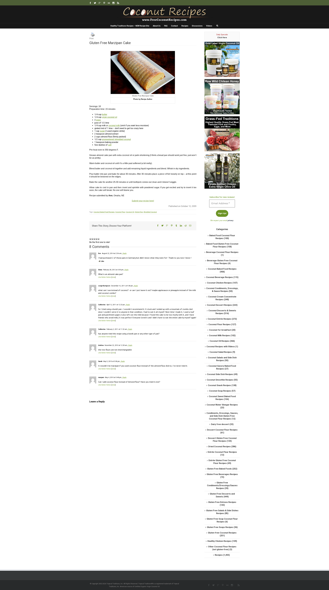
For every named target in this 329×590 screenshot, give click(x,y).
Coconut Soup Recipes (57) (222, 391)
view (113, 277)
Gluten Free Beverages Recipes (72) (222, 475)
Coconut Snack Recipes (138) (222, 385)
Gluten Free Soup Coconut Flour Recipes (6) (222, 520)
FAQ (165, 26)
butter (104, 114)
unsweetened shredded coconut (116, 139)
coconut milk (114, 125)
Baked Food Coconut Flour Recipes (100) (222, 237)
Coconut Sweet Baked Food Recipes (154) (222, 397)
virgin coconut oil (109, 117)
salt (109, 145)
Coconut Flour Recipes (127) (222, 324)
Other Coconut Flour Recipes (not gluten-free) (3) (222, 548)
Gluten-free (139, 212)
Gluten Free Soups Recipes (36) (222, 527)
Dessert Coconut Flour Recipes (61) (222, 431)
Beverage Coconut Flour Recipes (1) (222, 253)
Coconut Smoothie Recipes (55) (222, 380)
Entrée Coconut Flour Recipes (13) (222, 453)
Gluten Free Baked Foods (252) (222, 469)
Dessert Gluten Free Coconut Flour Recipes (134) (222, 439)
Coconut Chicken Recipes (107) (222, 283)
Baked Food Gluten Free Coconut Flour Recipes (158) (222, 245)
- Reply (124, 253)
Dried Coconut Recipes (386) (222, 446)
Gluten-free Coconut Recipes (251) (222, 534)
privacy (230, 220)
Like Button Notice (104, 277)
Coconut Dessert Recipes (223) (222, 305)
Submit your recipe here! (143, 201)
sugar (102, 131)
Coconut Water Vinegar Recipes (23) (222, 406)
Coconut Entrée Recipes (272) (222, 319)
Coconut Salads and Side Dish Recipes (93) (222, 359)
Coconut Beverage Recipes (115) (222, 277)
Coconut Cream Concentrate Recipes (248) (222, 298)
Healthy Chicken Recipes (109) (222, 541)
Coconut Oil (130, 212)
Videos (209, 26)
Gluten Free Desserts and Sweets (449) (222, 495)
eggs (98, 120)
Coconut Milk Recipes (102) (222, 335)
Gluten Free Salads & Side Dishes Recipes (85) (222, 512)
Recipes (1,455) (222, 555)
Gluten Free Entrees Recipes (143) (222, 503)
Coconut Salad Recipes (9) (222, 352)
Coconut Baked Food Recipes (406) (222, 270)
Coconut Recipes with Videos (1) (222, 346)
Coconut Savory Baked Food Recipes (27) (222, 367)
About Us (157, 26)
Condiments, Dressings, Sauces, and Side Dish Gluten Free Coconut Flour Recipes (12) (222, 416)
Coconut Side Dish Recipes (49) (222, 374)
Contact (174, 26)
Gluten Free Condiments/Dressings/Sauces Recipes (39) (222, 485)
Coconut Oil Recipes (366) (222, 341)
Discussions (197, 26)
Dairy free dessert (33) (222, 424)
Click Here (222, 37)
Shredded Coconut (150, 212)
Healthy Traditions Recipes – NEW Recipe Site (129, 26)
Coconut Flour (120, 212)
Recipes (184, 26)
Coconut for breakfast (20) (222, 330)
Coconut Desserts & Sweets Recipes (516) (222, 312)
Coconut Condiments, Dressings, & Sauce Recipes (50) (222, 289)
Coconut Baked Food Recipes (104, 212)
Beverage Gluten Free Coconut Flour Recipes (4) (222, 262)
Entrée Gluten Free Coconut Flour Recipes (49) (222, 461)
